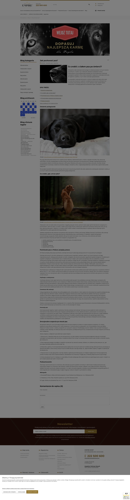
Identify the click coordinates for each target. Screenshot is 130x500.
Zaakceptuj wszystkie (32, 491)
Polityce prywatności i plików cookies (55, 480)
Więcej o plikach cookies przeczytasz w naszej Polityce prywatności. (18, 488)
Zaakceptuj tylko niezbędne (9, 491)
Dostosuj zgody (21, 491)
